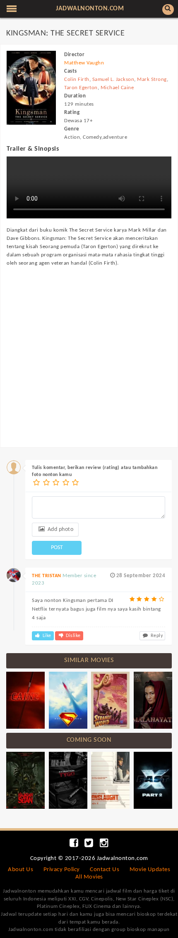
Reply (156, 635)
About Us (20, 870)
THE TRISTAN (46, 575)
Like (46, 635)
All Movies (89, 877)
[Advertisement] (89, 349)
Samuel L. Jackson (113, 79)
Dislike (73, 635)
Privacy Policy (61, 870)
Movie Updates (150, 870)
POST (57, 548)
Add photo (59, 529)
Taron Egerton (81, 87)
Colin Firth (76, 79)
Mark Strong (152, 79)
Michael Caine (117, 87)
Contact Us (104, 870)
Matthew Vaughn (84, 63)
